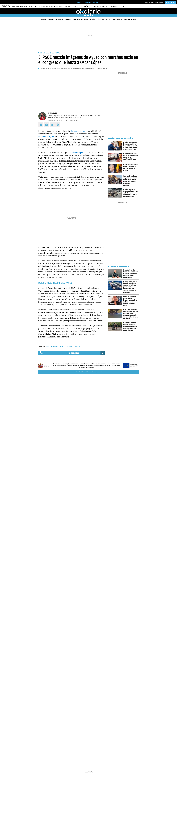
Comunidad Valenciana (80, 19)
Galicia (108, 19)
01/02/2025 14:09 (54, 120)
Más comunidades (130, 19)
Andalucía (59, 19)
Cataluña (51, 19)
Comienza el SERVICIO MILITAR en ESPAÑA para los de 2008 (81, 6)
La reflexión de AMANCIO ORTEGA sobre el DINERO (26, 6)
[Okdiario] (88, 11)
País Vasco (100, 19)
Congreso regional (79, 131)
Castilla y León (117, 19)
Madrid (43, 19)
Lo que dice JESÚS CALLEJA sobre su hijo (50, 6)
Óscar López (69, 347)
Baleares (68, 19)
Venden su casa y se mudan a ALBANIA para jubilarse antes (108, 6)
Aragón (92, 19)
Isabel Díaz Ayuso (52, 347)
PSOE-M (77, 347)
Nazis (61, 347)
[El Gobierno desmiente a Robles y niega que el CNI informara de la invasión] (115, 168)
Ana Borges (52, 113)
